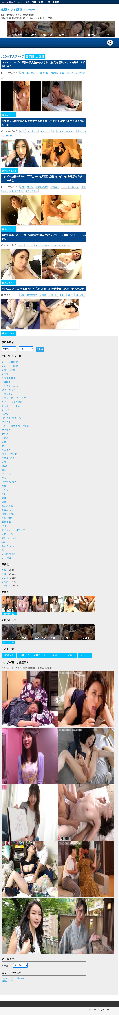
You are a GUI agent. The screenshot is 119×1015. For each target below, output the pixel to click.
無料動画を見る (9, 170)
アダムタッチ (8, 390)
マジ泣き (6, 430)
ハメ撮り (6, 414)
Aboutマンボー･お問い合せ (13, 978)
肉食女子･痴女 (57, 72)
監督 (70, 655)
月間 (47, 2)
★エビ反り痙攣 (42, 245)
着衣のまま (7, 506)
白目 (4, 502)
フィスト (6, 422)
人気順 (40, 56)
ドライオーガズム (11, 406)
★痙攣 (43, 295)
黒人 (4, 549)
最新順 (30, 56)
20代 (22, 131)
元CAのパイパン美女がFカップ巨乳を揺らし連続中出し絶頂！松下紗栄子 (43, 288)
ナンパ (5, 410)
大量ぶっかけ (8, 458)
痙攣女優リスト (9, 614)
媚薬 (4, 470)
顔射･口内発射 (16, 190)
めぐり (29, 245)
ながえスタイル (10, 386)
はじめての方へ (8, 981)
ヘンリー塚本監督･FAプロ (15, 426)
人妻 (22, 72)
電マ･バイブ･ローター (13, 530)
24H (34, 2)
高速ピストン (32, 190)
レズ (4, 442)
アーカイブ (7, 965)
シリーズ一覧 (8, 642)
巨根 (4, 478)
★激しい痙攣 (42, 186)
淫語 (4, 494)
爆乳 (4, 498)
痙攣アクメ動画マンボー (18, 9)
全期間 (55, 2)
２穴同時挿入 (8, 553)
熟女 (6, 581)
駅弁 (70, 295)
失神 (4, 462)
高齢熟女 (8, 585)
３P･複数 (79, 295)
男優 (54, 655)
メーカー (85, 655)
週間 (40, 2)
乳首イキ (6, 450)
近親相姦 (6, 521)
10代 (6, 570)
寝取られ (44, 72)
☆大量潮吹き (8, 378)
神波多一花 (33, 131)
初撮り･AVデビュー (12, 454)
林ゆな (30, 186)
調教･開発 (7, 518)
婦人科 (5, 466)
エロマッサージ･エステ (14, 398)
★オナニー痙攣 (47, 131)
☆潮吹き (55, 186)
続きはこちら (8, 114)
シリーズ (24, 655)
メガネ (5, 438)
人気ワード (39, 655)
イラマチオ (7, 394)
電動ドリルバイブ (11, 534)
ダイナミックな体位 (12, 402)
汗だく (5, 490)
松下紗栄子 (32, 72)
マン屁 (5, 434)
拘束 (4, 486)
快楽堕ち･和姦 (9, 482)
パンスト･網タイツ (66, 131)
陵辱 (4, 526)
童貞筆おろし (8, 510)
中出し (63, 295)
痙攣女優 (9, 655)
